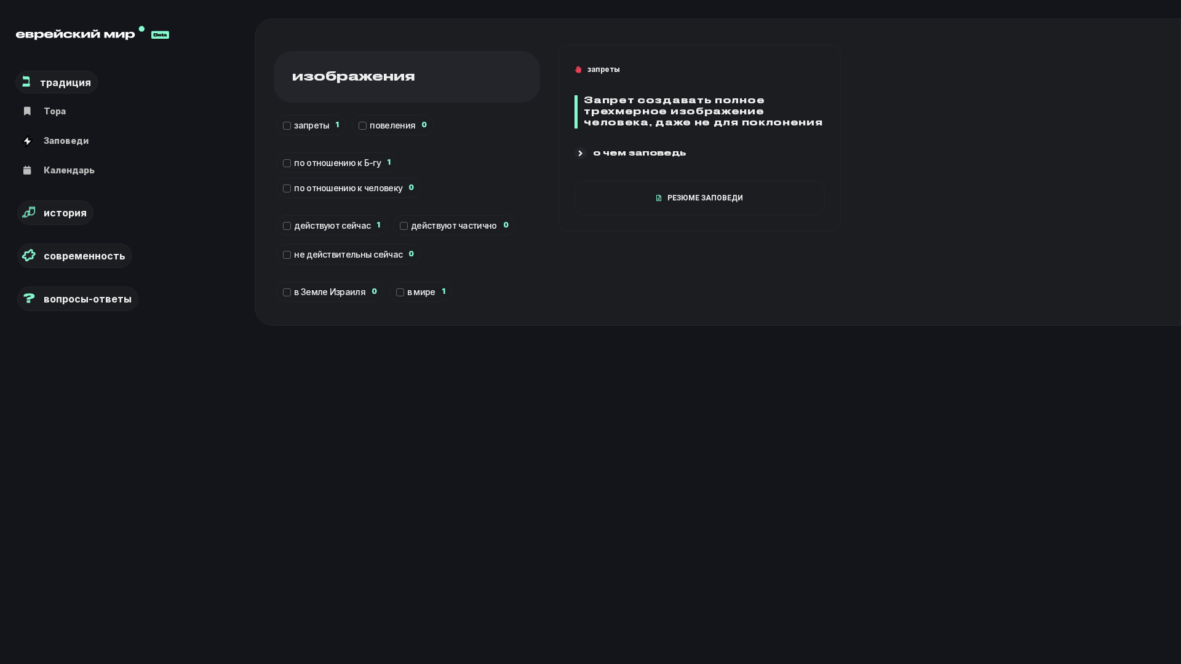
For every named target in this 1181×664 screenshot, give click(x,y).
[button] (630, 154)
